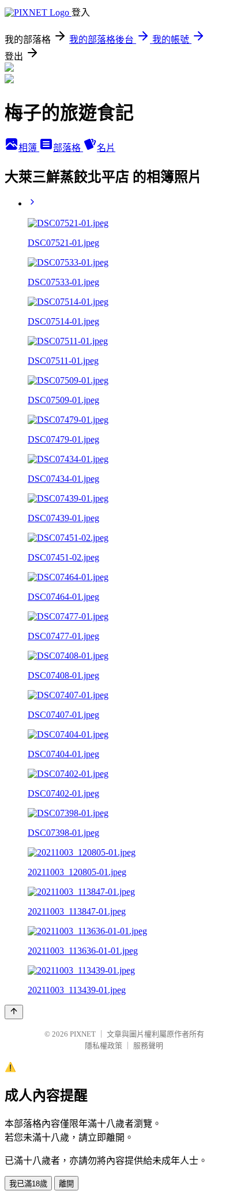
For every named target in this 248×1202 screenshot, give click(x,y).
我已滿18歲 (28, 1183)
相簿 (28, 148)
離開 (66, 1183)
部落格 (68, 148)
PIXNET (83, 1034)
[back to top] (14, 1012)
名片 (106, 148)
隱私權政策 (103, 1045)
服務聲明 (148, 1045)
